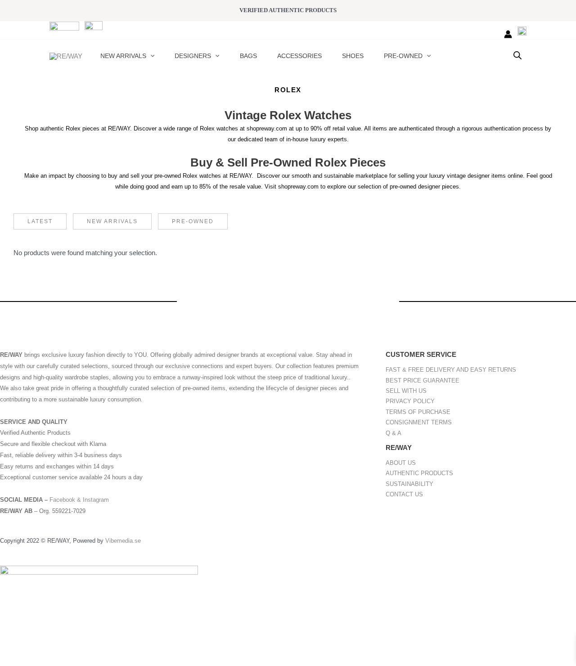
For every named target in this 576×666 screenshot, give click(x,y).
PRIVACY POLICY (410, 401)
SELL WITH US (406, 390)
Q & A (393, 433)
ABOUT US (401, 462)
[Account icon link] (508, 34)
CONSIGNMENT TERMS (419, 422)
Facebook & (66, 499)
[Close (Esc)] (99, 645)
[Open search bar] (517, 55)
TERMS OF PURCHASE (418, 412)
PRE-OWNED (193, 221)
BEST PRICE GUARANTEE (422, 380)
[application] (150, 56)
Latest (40, 221)
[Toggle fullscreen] (42, 645)
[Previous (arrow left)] (13, 659)
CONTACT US (404, 494)
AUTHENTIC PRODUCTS (419, 473)
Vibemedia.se (123, 540)
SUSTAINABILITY (409, 484)
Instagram (96, 499)
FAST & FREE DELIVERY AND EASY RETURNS (451, 369)
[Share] (71, 645)
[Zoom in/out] (13, 645)
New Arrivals (112, 221)
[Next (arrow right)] (42, 659)
